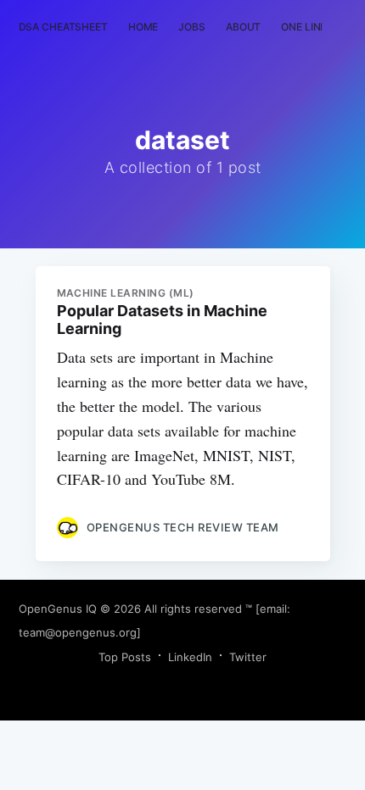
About (243, 26)
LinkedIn (190, 657)
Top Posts (124, 657)
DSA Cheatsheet (63, 26)
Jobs (191, 26)
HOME (143, 26)
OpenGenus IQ (58, 608)
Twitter (248, 657)
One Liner (307, 26)
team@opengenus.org (78, 632)
